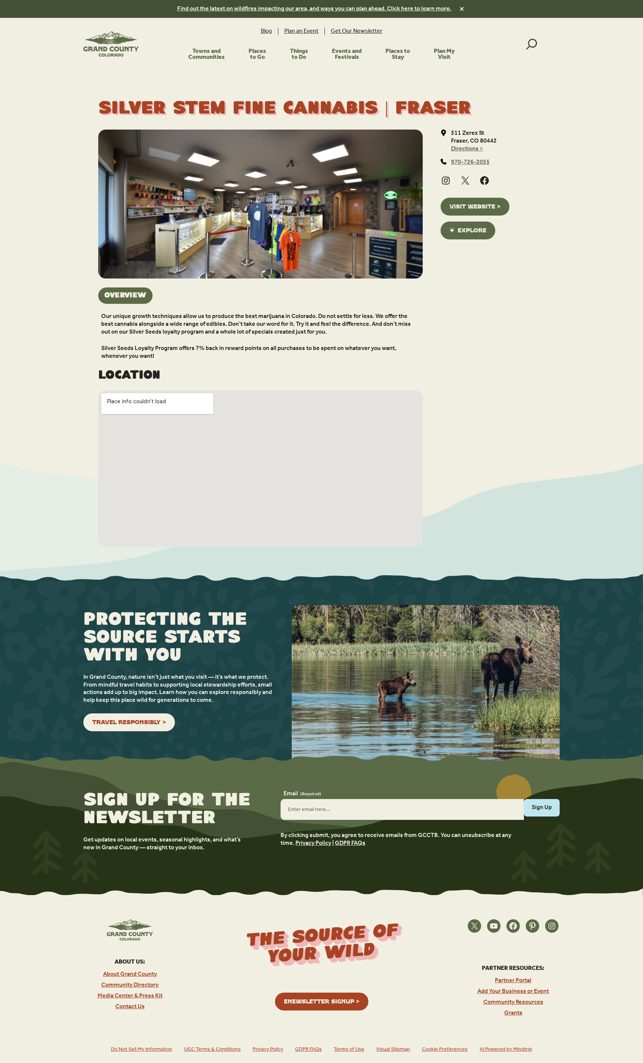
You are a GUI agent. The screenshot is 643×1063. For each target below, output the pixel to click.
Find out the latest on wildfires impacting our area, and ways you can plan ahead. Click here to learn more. (314, 9)
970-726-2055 (470, 162)
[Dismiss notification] (461, 8)
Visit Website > (475, 206)
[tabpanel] (260, 336)
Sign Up (542, 807)
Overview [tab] (125, 295)
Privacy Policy (313, 843)
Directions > (467, 149)
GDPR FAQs (350, 843)
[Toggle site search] (532, 44)
